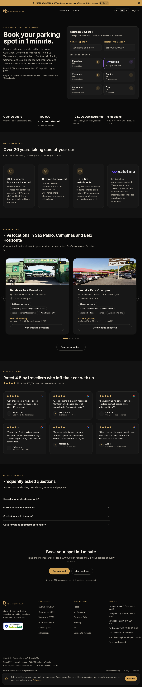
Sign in (135, 10)
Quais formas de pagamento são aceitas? (24, 524)
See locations (82, 571)
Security (77, 622)
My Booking (79, 612)
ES (127, 10)
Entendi (131, 678)
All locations (44, 633)
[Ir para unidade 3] (72, 338)
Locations (62, 10)
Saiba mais (37, 680)
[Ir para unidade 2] (69, 338)
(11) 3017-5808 (126, 632)
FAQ (76, 627)
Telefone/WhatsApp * (114, 42)
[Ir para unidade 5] (78, 338)
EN (122, 10)
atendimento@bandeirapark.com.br (125, 637)
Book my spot (59, 571)
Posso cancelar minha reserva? (19, 507)
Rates (76, 607)
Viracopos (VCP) (46, 617)
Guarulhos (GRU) (46, 607)
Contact (77, 10)
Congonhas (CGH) (47, 612)
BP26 (103, 3)
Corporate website (82, 633)
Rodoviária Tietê (46, 622)
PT (117, 10)
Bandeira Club (80, 617)
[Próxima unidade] (138, 299)
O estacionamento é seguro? (18, 516)
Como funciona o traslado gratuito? (21, 499)
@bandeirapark (119, 642)
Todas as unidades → (71, 347)
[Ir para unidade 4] (75, 338)
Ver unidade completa (37, 327)
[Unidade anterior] (3, 299)
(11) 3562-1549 (131, 628)
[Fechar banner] (139, 3)
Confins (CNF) (45, 627)
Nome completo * (78, 42)
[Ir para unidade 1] (65, 338)
